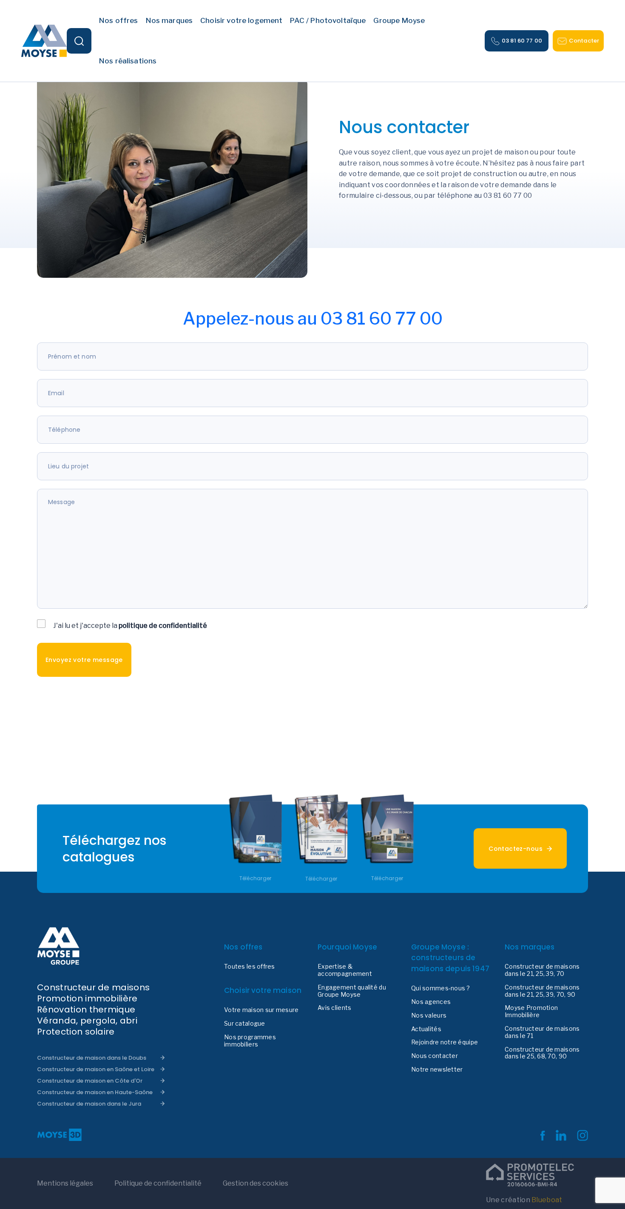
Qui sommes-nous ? (440, 988)
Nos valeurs (428, 1015)
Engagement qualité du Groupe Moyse (352, 991)
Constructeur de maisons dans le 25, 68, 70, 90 (542, 1053)
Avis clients (334, 1007)
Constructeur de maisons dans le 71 (542, 1032)
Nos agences (431, 1001)
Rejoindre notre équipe (444, 1042)
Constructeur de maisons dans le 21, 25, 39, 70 (542, 970)
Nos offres (243, 947)
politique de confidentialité (163, 626)
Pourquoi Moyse (347, 947)
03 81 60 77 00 (522, 41)
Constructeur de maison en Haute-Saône (95, 1092)
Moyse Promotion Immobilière (531, 1011)
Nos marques (530, 947)
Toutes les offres (249, 966)
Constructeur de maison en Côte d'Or (89, 1080)
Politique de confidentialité (158, 1183)
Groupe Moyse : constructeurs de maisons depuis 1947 (450, 958)
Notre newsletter (437, 1069)
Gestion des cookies (255, 1183)
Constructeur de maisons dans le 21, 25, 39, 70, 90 (542, 991)
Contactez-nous (516, 848)
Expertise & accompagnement (345, 970)
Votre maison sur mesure (261, 1010)
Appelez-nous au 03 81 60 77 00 (313, 318)
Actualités (426, 1029)
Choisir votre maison (262, 990)
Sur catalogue (244, 1023)
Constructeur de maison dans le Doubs (91, 1057)
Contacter (584, 41)
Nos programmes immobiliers (250, 1041)
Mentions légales (65, 1183)
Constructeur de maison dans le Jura (89, 1103)
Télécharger (255, 878)
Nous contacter (434, 1055)
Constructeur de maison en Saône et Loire (95, 1069)
